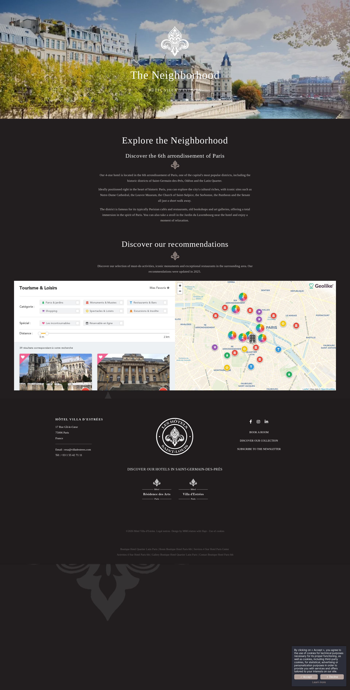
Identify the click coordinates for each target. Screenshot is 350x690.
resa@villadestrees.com (77, 449)
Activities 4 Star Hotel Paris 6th (133, 554)
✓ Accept (306, 676)
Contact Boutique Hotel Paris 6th (216, 554)
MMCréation (189, 531)
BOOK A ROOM (259, 432)
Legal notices (163, 531)
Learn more (319, 682)
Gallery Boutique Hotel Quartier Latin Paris (174, 554)
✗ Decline (332, 676)
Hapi (204, 531)
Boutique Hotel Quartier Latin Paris (138, 549)
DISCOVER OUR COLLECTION (259, 440)
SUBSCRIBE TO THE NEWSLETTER (259, 449)
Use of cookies (216, 531)
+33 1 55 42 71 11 (71, 455)
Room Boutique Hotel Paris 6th (175, 549)
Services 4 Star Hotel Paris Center (211, 549)
